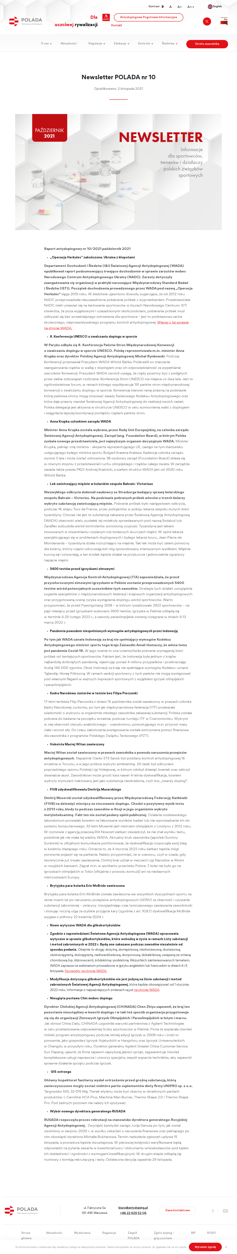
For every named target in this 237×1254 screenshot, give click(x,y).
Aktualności (69, 43)
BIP (193, 1233)
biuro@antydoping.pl (133, 1208)
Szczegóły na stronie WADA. (86, 971)
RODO (211, 1233)
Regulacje (95, 43)
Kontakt (116, 25)
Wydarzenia (82, 1233)
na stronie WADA (146, 990)
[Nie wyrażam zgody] (226, 1247)
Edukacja (120, 43)
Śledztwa (168, 43)
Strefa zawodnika (207, 44)
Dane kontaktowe (178, 1210)
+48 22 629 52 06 (133, 1213)
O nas (45, 43)
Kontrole (144, 43)
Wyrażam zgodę (205, 1246)
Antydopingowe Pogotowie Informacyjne (148, 17)
